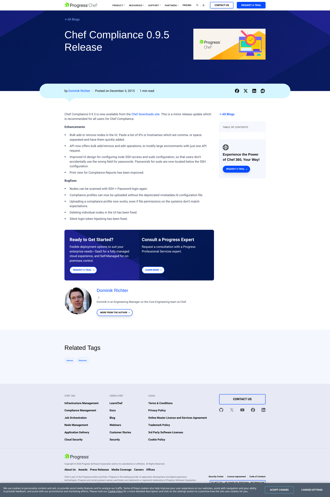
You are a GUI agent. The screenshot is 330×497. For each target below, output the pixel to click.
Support (153, 5)
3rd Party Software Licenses (165, 432)
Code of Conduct (257, 476)
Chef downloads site (145, 114)
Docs (113, 410)
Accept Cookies (279, 489)
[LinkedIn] (263, 410)
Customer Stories (120, 432)
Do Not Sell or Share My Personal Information (237, 482)
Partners (171, 5)
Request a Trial (251, 5)
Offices (150, 469)
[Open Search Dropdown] (197, 5)
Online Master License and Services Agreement (177, 417)
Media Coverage (122, 469)
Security (115, 439)
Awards (82, 469)
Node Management (76, 425)
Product (117, 5)
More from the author (113, 312)
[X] (232, 410)
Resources (135, 5)
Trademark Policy (159, 425)
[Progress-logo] (76, 457)
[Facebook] (253, 410)
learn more (152, 270)
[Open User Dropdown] (203, 5)
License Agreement (236, 476)
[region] (165, 490)
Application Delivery (76, 432)
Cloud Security (73, 439)
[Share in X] (246, 91)
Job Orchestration (75, 417)
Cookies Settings (311, 489)
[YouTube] (242, 410)
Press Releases (99, 469)
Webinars (115, 425)
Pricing (187, 5)
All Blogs (74, 19)
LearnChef (116, 403)
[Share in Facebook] (237, 91)
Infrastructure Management (81, 403)
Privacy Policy (157, 410)
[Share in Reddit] (263, 91)
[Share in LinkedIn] (254, 91)
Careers (139, 469)
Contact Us (221, 5)
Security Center (215, 476)
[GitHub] (221, 410)
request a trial (82, 270)
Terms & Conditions (160, 403)
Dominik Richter (112, 290)
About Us (70, 469)
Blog (112, 417)
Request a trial (235, 169)
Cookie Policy (156, 439)
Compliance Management (80, 410)
